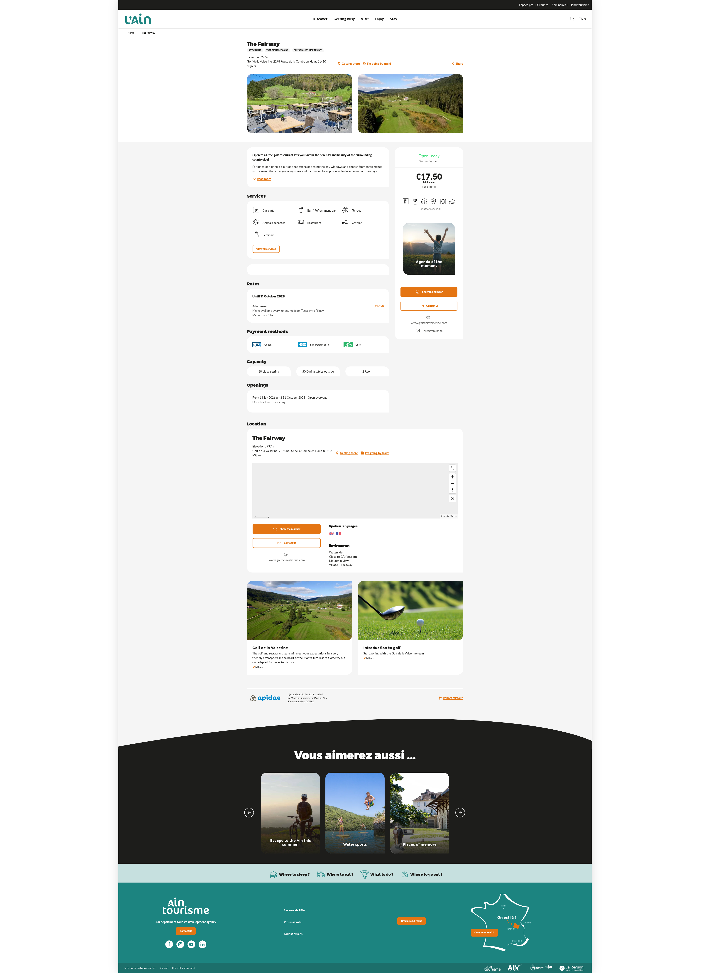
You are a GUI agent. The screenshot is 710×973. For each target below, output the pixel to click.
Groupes (542, 5)
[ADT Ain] (138, 19)
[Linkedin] (202, 944)
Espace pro (526, 5)
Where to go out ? (426, 874)
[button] (572, 19)
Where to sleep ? (294, 874)
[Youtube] (191, 944)
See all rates (429, 186)
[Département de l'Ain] (515, 967)
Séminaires (559, 5)
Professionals (292, 922)
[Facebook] (169, 944)
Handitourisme (579, 5)
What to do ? (381, 874)
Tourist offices (293, 934)
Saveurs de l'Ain (294, 910)
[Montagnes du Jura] (541, 967)
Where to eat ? (340, 874)
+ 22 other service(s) (429, 209)
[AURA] (571, 967)
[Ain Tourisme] (492, 967)
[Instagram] (180, 944)
